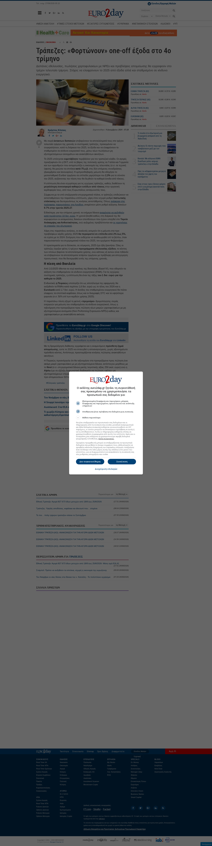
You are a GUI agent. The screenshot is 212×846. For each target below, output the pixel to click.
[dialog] (106, 423)
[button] (106, 418)
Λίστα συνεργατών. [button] (106, 439)
